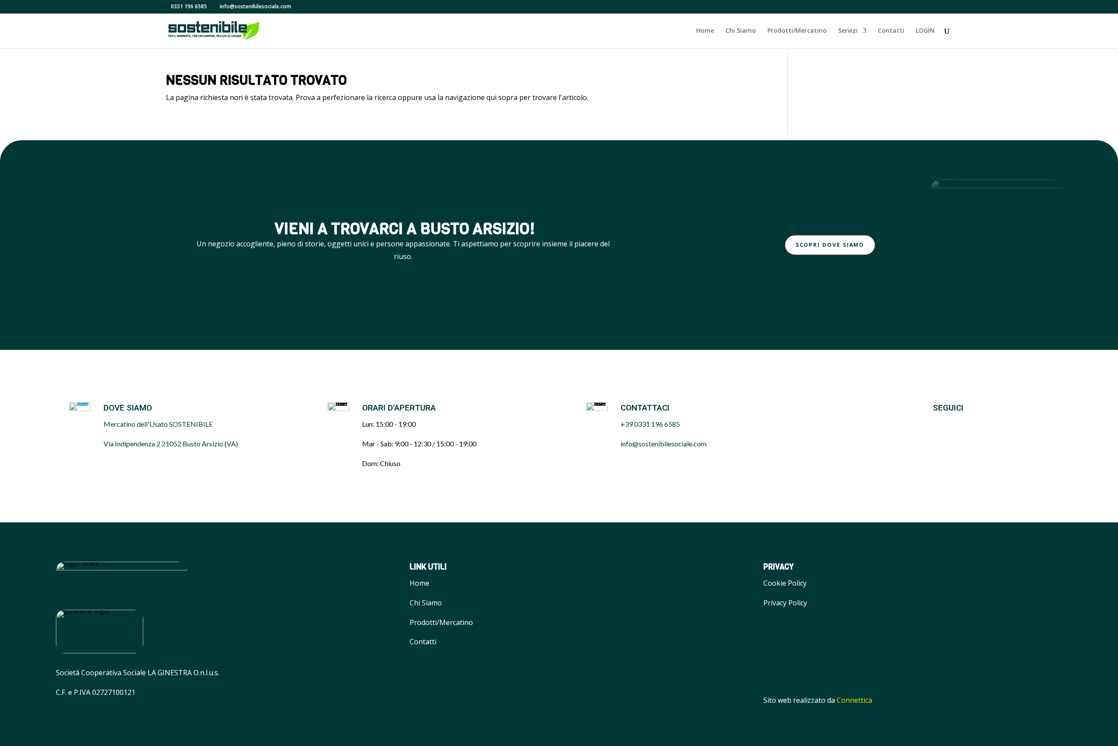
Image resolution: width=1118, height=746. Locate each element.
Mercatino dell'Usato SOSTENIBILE (158, 424)
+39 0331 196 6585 (650, 424)
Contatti (891, 31)
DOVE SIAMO (128, 408)
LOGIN (925, 31)
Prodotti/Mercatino (797, 31)
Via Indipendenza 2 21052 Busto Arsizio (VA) (171, 443)
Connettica (854, 700)
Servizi (848, 31)
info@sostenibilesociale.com (664, 443)
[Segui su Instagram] (957, 424)
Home (705, 31)
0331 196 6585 (189, 6)
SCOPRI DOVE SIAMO (830, 245)
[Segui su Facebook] (935, 424)
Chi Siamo (740, 31)
